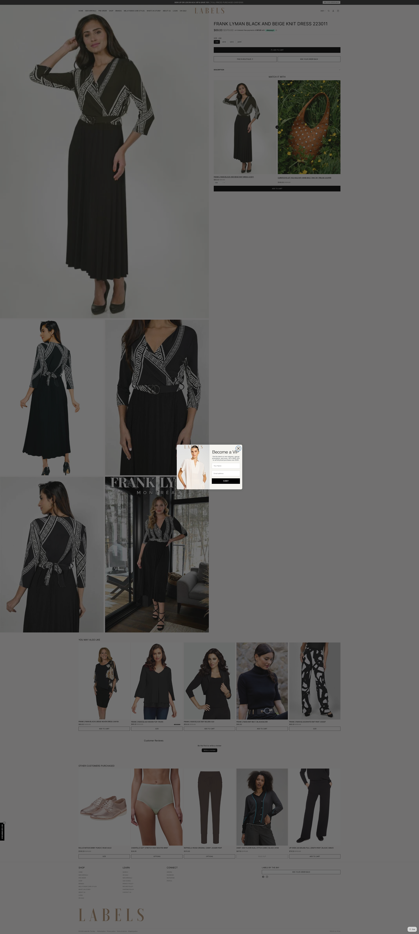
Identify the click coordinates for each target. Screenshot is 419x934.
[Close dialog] (238, 448)
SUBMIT (226, 481)
